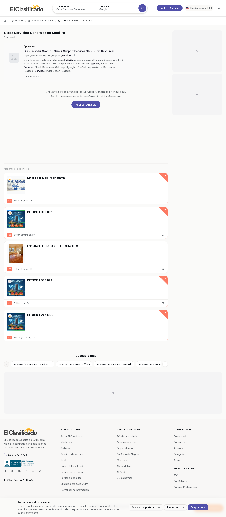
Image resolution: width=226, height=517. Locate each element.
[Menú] (5, 8)
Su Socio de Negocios (129, 454)
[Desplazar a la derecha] (165, 364)
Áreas (177, 460)
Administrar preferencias (146, 507)
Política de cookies (71, 478)
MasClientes (123, 460)
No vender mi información (75, 489)
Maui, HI (19, 20)
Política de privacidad (72, 472)
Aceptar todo (198, 507)
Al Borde (121, 472)
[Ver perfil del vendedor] (10, 179)
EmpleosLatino (125, 448)
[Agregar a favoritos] (163, 201)
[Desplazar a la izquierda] (6, 364)
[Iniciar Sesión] (218, 8)
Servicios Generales (42, 20)
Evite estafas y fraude (72, 466)
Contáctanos (180, 481)
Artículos (178, 448)
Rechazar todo (175, 507)
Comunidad (180, 436)
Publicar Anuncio (169, 8)
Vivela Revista (124, 478)
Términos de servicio (72, 454)
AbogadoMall (124, 466)
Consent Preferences (185, 487)
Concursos (179, 442)
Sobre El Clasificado (72, 436)
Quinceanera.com (126, 442)
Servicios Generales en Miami (74, 364)
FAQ (176, 475)
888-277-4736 (17, 454)
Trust (63, 460)
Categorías (179, 454)
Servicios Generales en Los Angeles (32, 364)
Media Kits (66, 442)
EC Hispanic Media (127, 436)
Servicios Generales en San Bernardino (159, 364)
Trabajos (65, 448)
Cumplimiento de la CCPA (74, 483)
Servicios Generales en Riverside (114, 364)
